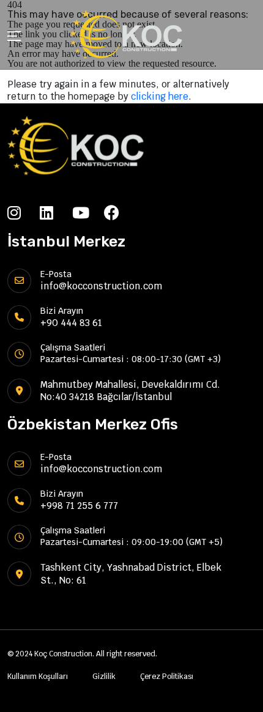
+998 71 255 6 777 (79, 505)
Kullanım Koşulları (37, 676)
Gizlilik (104, 676)
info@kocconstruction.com (101, 286)
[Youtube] (88, 212)
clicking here (159, 96)
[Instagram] (23, 212)
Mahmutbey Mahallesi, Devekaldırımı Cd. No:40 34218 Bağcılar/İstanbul (130, 390)
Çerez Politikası (166, 676)
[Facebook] (120, 212)
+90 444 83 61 (71, 322)
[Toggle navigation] (14, 37)
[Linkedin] (56, 212)
